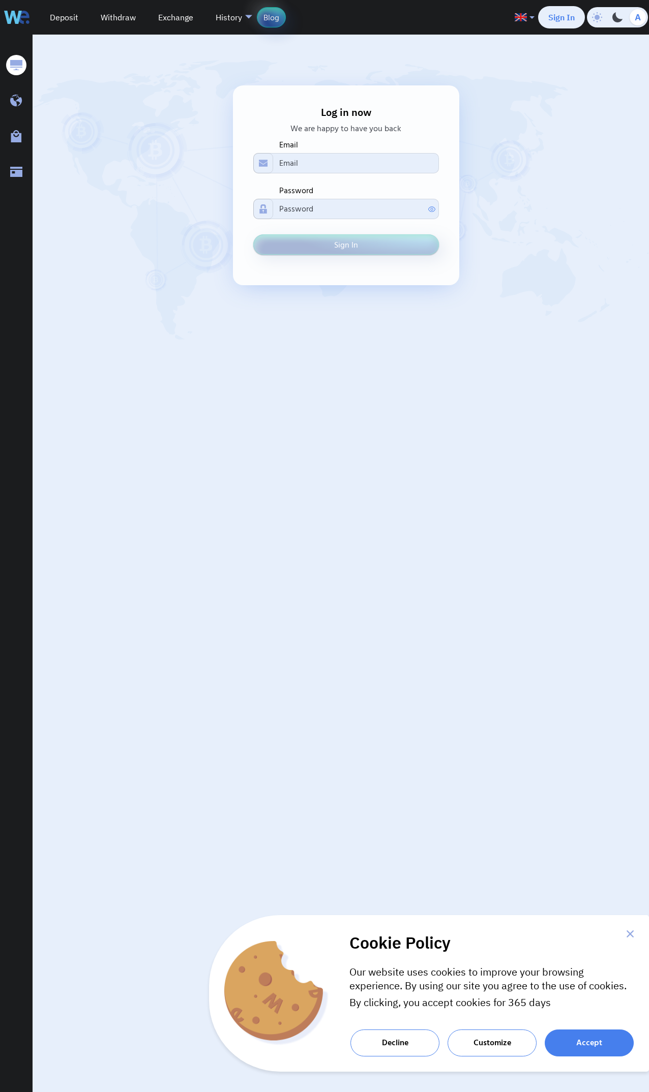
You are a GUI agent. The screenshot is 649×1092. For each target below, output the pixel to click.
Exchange (175, 17)
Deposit (64, 17)
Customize (492, 1042)
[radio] (597, 17)
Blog (271, 17)
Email (288, 144)
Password (296, 190)
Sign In (561, 17)
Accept (589, 1042)
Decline (395, 1042)
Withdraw (118, 17)
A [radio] (638, 17)
